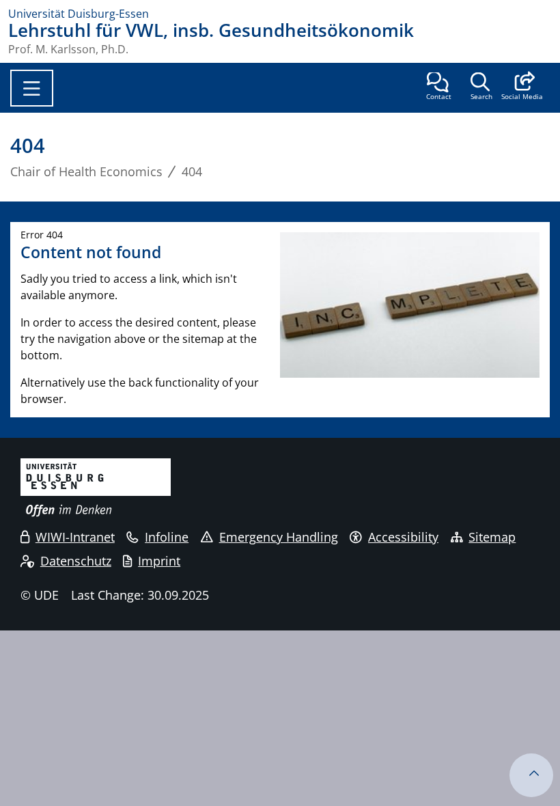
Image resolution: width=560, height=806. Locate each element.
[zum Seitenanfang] (531, 775)
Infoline (166, 537)
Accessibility (403, 537)
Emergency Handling (278, 537)
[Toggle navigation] (31, 88)
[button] (522, 87)
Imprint (159, 561)
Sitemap (492, 537)
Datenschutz (75, 561)
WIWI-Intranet (75, 537)
